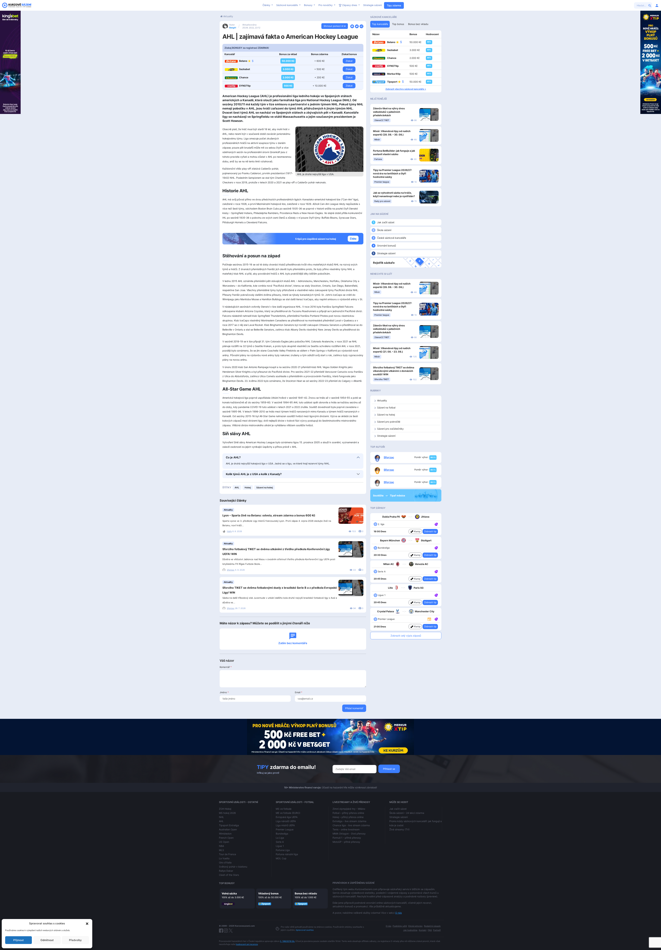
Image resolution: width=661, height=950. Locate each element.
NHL (221, 817)
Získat (349, 60)
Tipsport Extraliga (229, 825)
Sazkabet (244, 69)
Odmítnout (47, 940)
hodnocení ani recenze (247, 944)
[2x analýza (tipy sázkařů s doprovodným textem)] (436, 571)
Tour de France (227, 854)
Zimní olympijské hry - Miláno (349, 808)
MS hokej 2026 (227, 812)
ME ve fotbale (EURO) (288, 812)
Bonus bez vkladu (306, 893)
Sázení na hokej (264, 487)
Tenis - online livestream (346, 829)
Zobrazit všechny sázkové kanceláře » (405, 89)
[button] (87, 923)
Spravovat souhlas (305, 930)
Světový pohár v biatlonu (233, 866)
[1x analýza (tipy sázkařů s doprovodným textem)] (436, 524)
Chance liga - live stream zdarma (351, 825)
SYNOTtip (245, 85)
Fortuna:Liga (283, 850)
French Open (226, 837)
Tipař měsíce (397, 495)
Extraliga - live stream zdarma (349, 821)
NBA (221, 845)
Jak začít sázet (385, 222)
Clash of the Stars (229, 874)
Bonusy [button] (308, 5)
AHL (237, 487)
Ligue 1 (280, 845)
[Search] (650, 5)
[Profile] (657, 5)
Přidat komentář (354, 708)
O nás (398, 912)
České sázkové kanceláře (391, 237)
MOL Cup (281, 858)
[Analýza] (436, 524)
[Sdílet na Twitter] (357, 26)
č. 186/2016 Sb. (287, 941)
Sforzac (230, 570)
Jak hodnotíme (410, 930)
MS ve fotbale (283, 808)
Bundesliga (282, 833)
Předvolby (75, 940)
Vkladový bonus (268, 893)
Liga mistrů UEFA (285, 825)
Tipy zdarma (394, 5)
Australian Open (228, 829)
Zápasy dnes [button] (350, 5)
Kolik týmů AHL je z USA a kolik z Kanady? (254, 474)
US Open (224, 841)
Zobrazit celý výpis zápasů (406, 635)
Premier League (284, 829)
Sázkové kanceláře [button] (287, 5)
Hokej (248, 487)
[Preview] (429, 619)
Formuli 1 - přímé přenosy (347, 837)
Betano (243, 60)
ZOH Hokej (225, 808)
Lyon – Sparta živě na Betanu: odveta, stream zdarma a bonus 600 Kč (268, 515)
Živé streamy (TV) (399, 829)
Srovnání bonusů (386, 245)
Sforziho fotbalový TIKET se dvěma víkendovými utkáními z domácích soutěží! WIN (393, 371)
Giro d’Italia (225, 862)
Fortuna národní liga (287, 854)
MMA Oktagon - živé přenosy (349, 833)
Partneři (437, 930)
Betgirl (232, 27)
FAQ (430, 930)
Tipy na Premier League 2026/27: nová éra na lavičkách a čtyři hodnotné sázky (392, 173)
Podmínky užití (400, 926)
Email (298, 692)
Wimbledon (225, 833)
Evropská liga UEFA (286, 817)
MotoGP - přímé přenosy (346, 841)
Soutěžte (378, 495)
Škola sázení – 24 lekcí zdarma (406, 812)
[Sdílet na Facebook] (352, 26)
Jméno (224, 692)
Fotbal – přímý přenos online (348, 812)
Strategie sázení (372, 5)
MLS (221, 850)
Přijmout (18, 940)
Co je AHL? (233, 457)
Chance (243, 77)
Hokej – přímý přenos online (348, 817)
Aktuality (228, 16)
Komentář (226, 667)
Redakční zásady (432, 926)
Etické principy (415, 926)
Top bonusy (227, 883)
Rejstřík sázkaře (384, 262)
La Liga (280, 837)
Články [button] (267, 5)
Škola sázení (384, 230)
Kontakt (422, 930)
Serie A (280, 841)
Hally (229, 531)
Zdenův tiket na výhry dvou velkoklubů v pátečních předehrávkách (389, 112)
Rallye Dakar (226, 870)
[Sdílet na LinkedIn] (361, 26)
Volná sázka (229, 893)
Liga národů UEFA (286, 821)
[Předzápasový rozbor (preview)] (429, 619)
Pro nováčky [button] (325, 5)
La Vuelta (224, 858)
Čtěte (353, 238)
